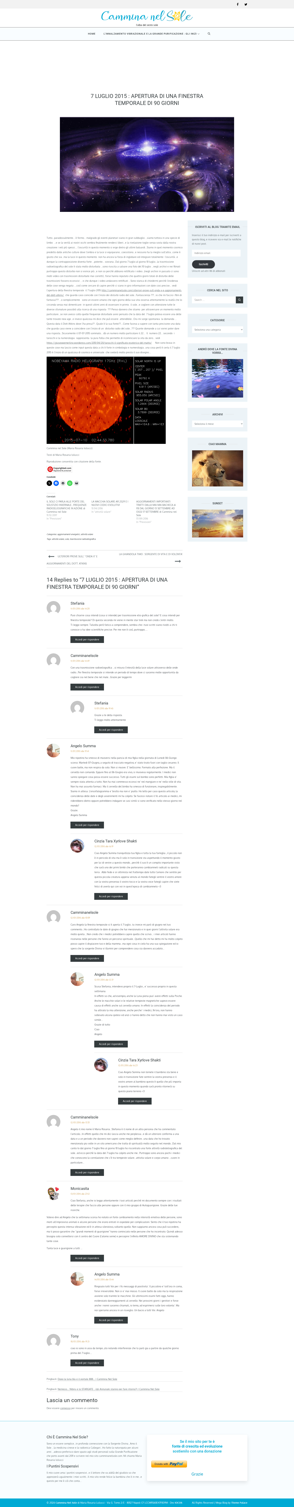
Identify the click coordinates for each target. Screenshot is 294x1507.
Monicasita (80, 1188)
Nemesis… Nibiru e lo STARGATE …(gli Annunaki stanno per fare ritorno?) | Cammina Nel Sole (109, 1389)
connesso (65, 1408)
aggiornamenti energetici (68, 534)
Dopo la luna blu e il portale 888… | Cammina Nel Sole (87, 1379)
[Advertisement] (147, 65)
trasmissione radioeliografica (83, 539)
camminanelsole (84, 656)
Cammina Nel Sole (66, 1502)
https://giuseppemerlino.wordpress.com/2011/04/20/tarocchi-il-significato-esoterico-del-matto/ (99, 342)
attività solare (87, 534)
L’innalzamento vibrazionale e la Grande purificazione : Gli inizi (150, 33)
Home (91, 33)
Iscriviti (203, 264)
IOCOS (178, 1502)
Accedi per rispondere (87, 639)
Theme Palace (239, 1502)
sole (67, 539)
